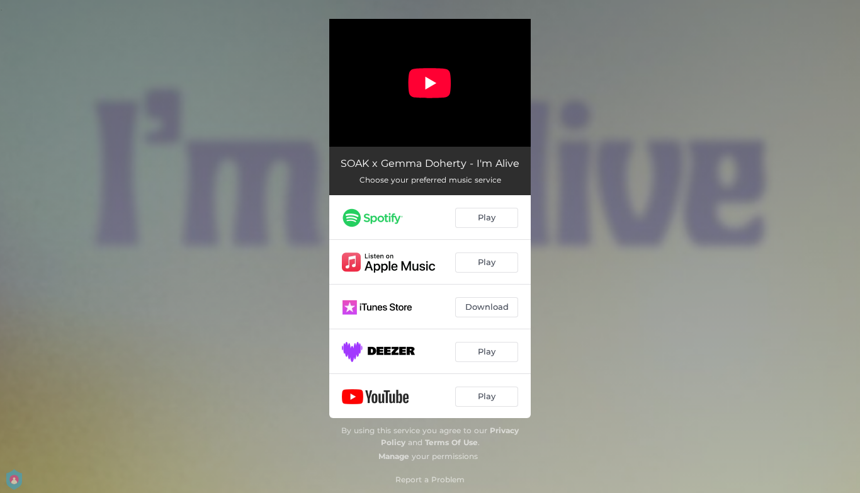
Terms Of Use (451, 442)
